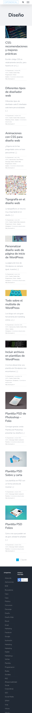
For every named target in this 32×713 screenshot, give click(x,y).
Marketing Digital (8, 650)
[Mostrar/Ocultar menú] (28, 2)
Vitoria (7, 709)
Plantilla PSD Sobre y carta (13, 473)
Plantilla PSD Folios (13, 526)
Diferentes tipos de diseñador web (15, 91)
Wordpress (8, 226)
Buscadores (9, 590)
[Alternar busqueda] (23, 2)
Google (7, 636)
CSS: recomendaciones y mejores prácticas (16, 48)
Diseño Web (16, 73)
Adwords (8, 578)
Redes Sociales (8, 673)
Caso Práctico (19, 159)
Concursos (8, 605)
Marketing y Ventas (9, 657)
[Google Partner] (22, 579)
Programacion (8, 75)
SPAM (7, 701)
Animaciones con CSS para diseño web (13, 136)
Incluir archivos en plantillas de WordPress (15, 355)
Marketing (7, 120)
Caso (6, 594)
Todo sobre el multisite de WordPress (14, 304)
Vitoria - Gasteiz (15, 120)
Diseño (11, 73)
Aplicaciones (12, 159)
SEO (6, 693)
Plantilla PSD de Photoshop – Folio (15, 417)
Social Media (9, 697)
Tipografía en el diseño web (15, 201)
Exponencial (10, 70)
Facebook (8, 632)
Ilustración (22, 118)
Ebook (7, 621)
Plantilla (7, 442)
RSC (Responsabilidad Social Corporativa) (11, 683)
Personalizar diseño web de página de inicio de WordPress (15, 251)
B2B (6, 586)
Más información (9, 79)
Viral (6, 705)
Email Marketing (8, 627)
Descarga (7, 161)
